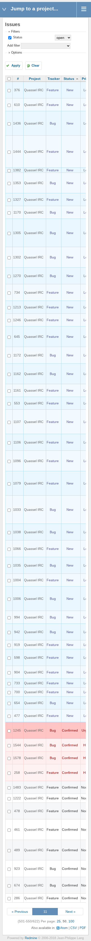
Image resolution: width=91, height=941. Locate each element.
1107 (17, 422)
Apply (15, 65)
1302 (17, 257)
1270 (17, 276)
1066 (17, 549)
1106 (17, 442)
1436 (17, 123)
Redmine (31, 938)
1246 (17, 320)
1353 (17, 183)
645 (17, 337)
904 (17, 672)
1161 (17, 390)
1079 (17, 483)
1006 (17, 599)
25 (59, 921)
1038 (17, 532)
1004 (17, 580)
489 (17, 850)
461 (17, 829)
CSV (73, 928)
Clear (35, 65)
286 (17, 898)
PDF (83, 928)
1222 (17, 798)
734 (17, 292)
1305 (17, 233)
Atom (64, 928)
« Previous (20, 911)
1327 (17, 199)
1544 (17, 745)
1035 (17, 565)
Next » (70, 911)
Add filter (13, 45)
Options (16, 52)
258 (17, 773)
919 (17, 645)
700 (17, 692)
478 (17, 811)
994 (17, 617)
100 (71, 921)
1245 (17, 730)
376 (17, 90)
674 (17, 885)
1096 (17, 461)
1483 (17, 787)
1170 (17, 212)
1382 (17, 170)
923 (17, 869)
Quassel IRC (33, 90)
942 (17, 632)
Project (35, 79)
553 (17, 403)
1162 (17, 374)
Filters (15, 31)
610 (17, 105)
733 (17, 683)
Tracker (54, 79)
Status (17, 37)
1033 (17, 510)
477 (17, 716)
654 (17, 703)
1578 (17, 758)
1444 (17, 151)
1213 (17, 307)
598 (17, 657)
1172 (17, 355)
